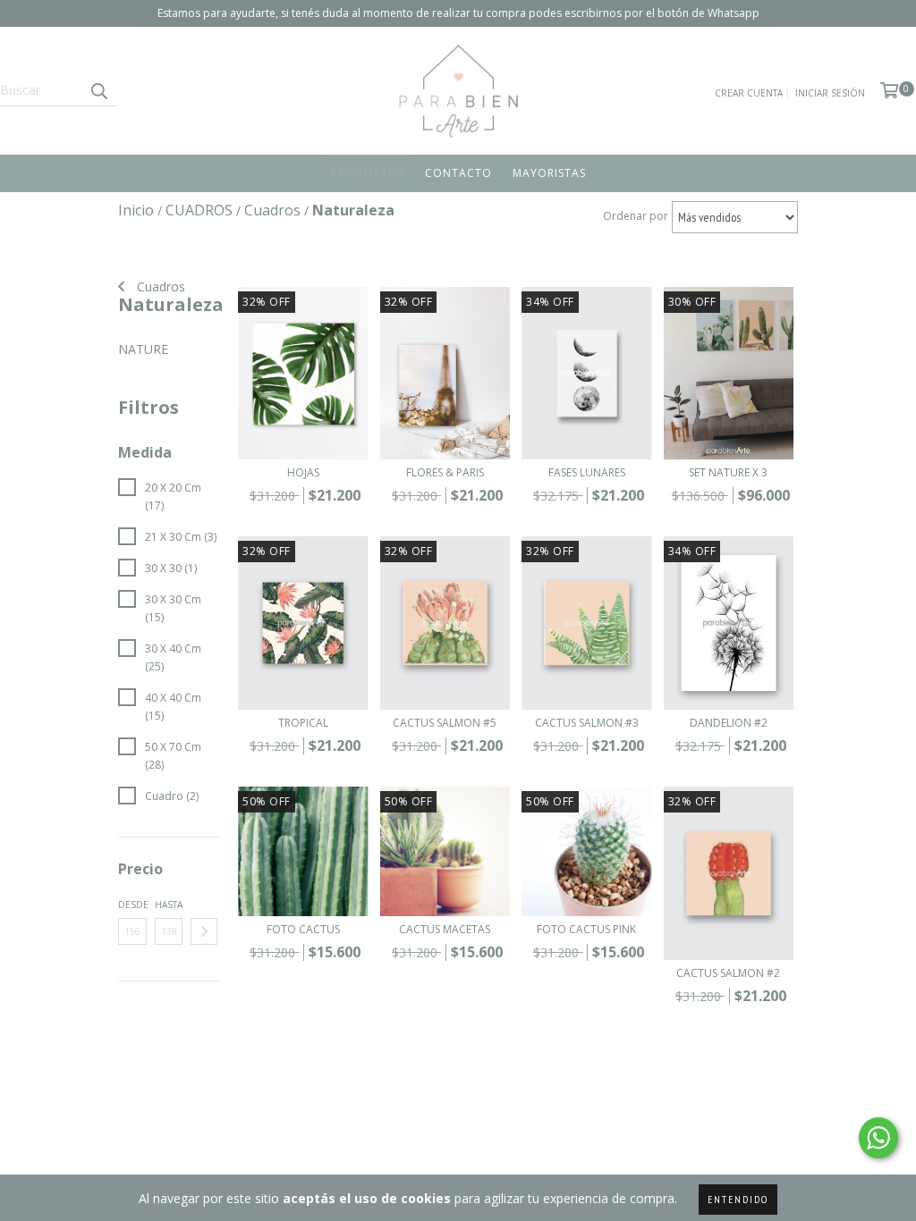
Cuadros (159, 286)
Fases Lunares (586, 472)
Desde (132, 904)
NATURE (143, 349)
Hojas (303, 472)
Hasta (168, 904)
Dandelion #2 (729, 722)
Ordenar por (635, 215)
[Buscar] (98, 90)
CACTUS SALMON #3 (587, 722)
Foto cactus (303, 929)
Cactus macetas (444, 929)
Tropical (303, 722)
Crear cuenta (749, 93)
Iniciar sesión (830, 93)
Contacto (458, 173)
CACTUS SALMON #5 (444, 722)
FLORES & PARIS (445, 472)
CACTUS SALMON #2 (728, 973)
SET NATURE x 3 (728, 472)
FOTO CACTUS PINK (586, 929)
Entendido (738, 1199)
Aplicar (204, 931)
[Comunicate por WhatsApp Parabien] (878, 1137)
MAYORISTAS (549, 173)
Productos (367, 173)
